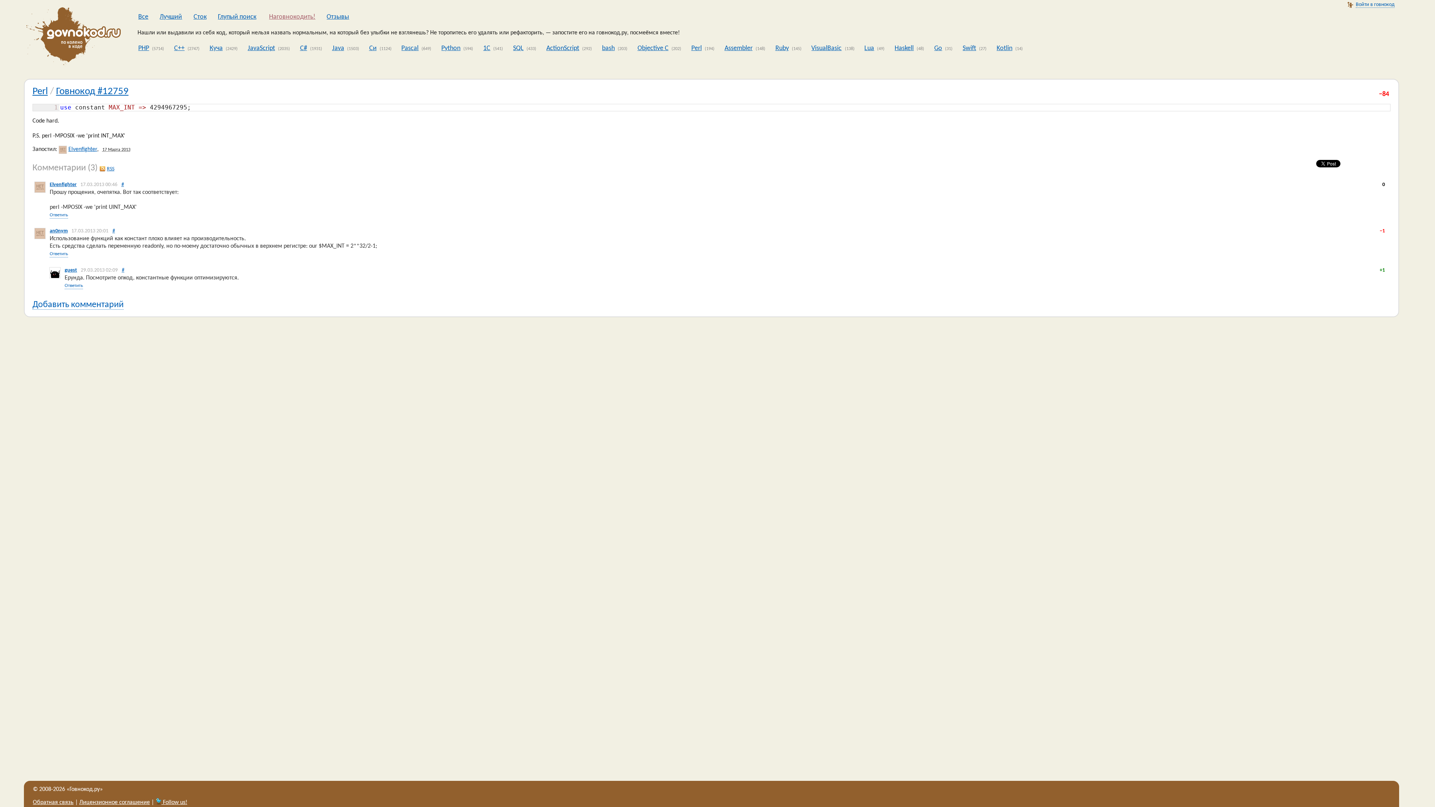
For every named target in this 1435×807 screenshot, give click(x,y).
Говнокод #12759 (92, 92)
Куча (216, 48)
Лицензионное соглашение (114, 803)
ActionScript (562, 48)
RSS (110, 169)
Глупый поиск (237, 17)
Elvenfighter (82, 149)
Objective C (653, 48)
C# (303, 48)
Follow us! (174, 803)
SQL (518, 48)
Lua (869, 48)
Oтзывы (338, 17)
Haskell (904, 48)
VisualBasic (826, 48)
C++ (179, 48)
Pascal (410, 48)
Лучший (171, 17)
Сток (200, 17)
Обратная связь (53, 803)
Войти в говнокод (1375, 4)
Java (338, 48)
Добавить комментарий (78, 304)
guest (71, 270)
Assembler (739, 48)
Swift (969, 48)
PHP (143, 48)
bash (608, 48)
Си (373, 48)
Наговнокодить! (292, 17)
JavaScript (261, 48)
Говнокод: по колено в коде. (71, 37)
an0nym (59, 231)
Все (143, 17)
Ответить (59, 215)
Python (450, 48)
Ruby (782, 48)
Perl (696, 48)
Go (938, 48)
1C (486, 48)
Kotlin (1004, 48)
